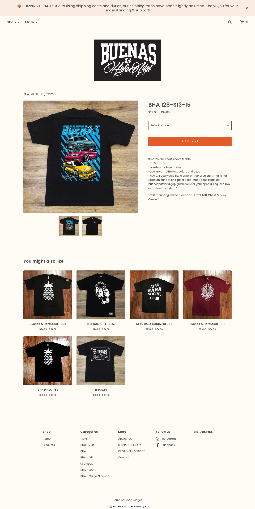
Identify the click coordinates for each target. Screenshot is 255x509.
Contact (124, 457)
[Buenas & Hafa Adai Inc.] (127, 60)
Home (46, 439)
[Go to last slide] (28, 157)
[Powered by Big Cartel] (203, 431)
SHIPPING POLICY (129, 445)
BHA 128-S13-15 (33, 94)
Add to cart (190, 141)
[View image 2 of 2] (92, 226)
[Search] (230, 22)
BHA (83, 451)
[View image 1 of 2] (69, 226)
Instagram (169, 439)
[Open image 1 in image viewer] (80, 157)
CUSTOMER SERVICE (131, 451)
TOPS (50, 94)
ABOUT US (125, 439)
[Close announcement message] (246, 8)
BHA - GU (86, 457)
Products (48, 445)
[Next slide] (133, 157)
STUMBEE (86, 464)
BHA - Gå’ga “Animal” (94, 476)
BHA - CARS (88, 470)
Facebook (168, 445)
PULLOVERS (87, 445)
